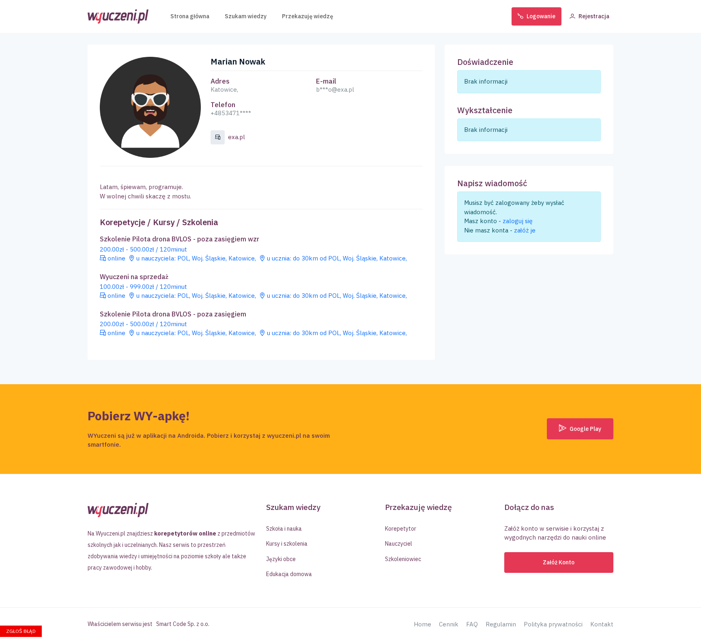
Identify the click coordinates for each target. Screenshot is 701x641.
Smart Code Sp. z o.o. (182, 624)
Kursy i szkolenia (286, 543)
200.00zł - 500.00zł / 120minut (143, 249)
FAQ (472, 624)
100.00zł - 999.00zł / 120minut (143, 286)
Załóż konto (558, 562)
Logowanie (541, 16)
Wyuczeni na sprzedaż (134, 277)
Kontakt (601, 624)
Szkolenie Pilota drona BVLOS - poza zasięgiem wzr (179, 239)
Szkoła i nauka (284, 528)
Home (422, 624)
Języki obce (281, 559)
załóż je (524, 230)
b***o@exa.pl (335, 89)
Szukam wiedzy (246, 16)
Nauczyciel (398, 543)
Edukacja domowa (289, 574)
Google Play (584, 428)
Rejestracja (593, 16)
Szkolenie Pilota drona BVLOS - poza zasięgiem (173, 314)
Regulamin (501, 624)
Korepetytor (400, 528)
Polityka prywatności (553, 624)
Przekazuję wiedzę (307, 16)
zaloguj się (518, 221)
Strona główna (189, 16)
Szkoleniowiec (403, 559)
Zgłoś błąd (21, 631)
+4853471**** (231, 113)
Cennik (448, 624)
